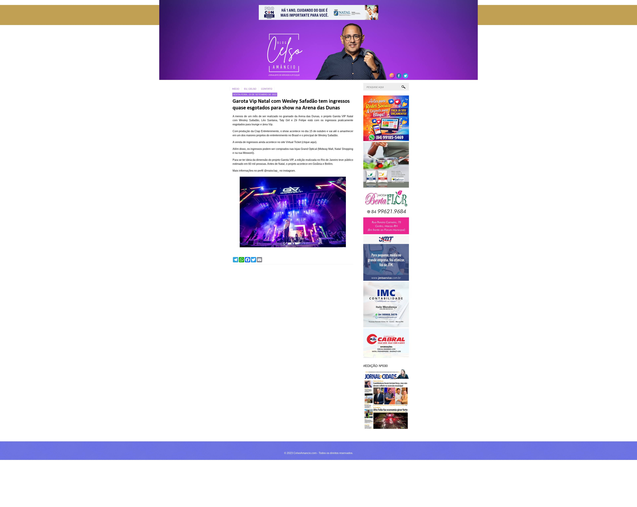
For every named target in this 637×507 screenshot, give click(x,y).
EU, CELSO (250, 89)
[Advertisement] (99, 483)
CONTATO (266, 89)
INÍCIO (235, 89)
